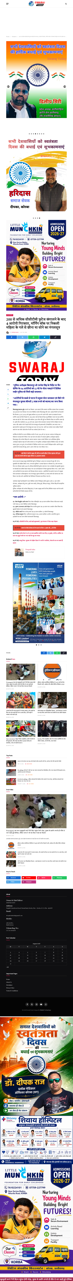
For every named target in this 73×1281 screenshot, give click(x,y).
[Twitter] (8, 394)
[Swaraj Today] (36, 4)
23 (62, 958)
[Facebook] (8, 389)
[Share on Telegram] (44, 337)
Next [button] (65, 86)
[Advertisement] (36, 21)
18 (19, 958)
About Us (9, 982)
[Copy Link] (55, 337)
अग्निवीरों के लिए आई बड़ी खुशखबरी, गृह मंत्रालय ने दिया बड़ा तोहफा (38, 521)
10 (10, 955)
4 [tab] (35, 133)
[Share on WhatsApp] (33, 337)
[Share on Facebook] (11, 337)
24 (10, 961)
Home (8, 979)
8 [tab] (43, 133)
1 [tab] (29, 133)
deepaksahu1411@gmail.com (14, 915)
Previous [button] (8, 86)
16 (62, 955)
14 (45, 955)
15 (53, 955)
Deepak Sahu (15, 332)
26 (27, 961)
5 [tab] (37, 133)
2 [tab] (31, 133)
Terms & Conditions (12, 990)
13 (36, 955)
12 (27, 955)
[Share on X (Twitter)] (22, 337)
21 (45, 958)
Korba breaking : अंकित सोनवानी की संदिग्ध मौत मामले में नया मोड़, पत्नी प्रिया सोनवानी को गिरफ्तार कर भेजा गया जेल (40, 780)
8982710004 (9, 925)
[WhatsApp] (8, 399)
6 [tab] (39, 133)
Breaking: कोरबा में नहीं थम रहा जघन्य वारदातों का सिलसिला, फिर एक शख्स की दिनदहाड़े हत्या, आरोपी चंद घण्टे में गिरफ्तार (41, 771)
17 (10, 958)
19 (27, 958)
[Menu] (7, 4)
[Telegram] (8, 403)
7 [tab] (41, 133)
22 (53, 958)
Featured (9, 315)
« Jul (7, 967)
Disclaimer (9, 985)
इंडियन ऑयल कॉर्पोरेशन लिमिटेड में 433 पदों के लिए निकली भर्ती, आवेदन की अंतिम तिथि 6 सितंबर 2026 (51, 683)
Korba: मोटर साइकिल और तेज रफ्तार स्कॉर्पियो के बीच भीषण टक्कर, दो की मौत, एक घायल (52, 740)
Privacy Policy (10, 988)
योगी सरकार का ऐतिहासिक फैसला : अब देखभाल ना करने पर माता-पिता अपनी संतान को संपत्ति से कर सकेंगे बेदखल (52, 711)
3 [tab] (33, 133)
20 (36, 958)
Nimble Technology (45, 1010)
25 (19, 961)
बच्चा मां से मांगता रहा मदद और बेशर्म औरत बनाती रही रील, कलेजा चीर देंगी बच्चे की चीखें (39, 761)
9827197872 (9, 923)
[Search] (66, 4)
